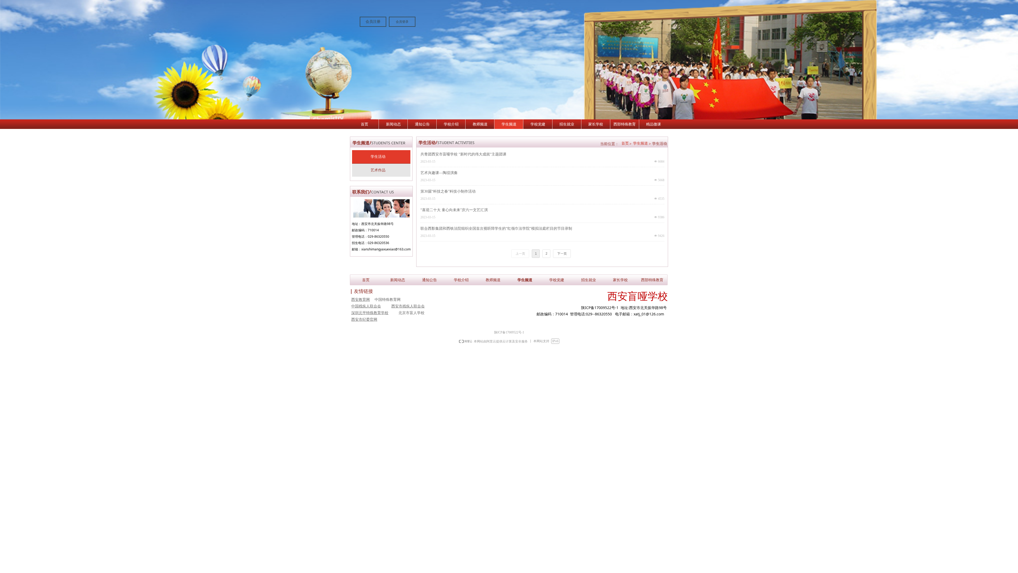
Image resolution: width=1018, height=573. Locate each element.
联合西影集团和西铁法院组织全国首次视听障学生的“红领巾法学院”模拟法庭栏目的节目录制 (496, 229)
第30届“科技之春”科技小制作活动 (448, 191)
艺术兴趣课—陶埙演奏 (439, 173)
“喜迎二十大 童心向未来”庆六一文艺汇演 (454, 210)
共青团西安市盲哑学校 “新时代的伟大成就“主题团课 (463, 154)
